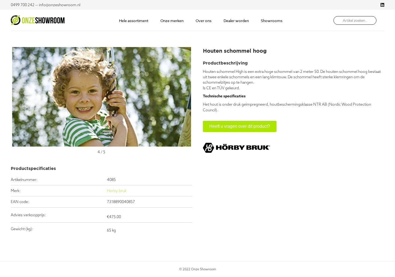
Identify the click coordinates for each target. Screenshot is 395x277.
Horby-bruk (117, 190)
